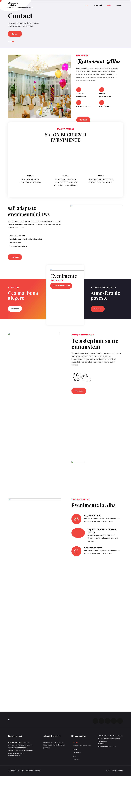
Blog (74, 756)
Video (109, 5)
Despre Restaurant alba (82, 746)
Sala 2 (101, 175)
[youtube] (114, 721)
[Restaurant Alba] (19, 4)
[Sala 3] (30, 148)
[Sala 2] (101, 148)
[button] (83, 120)
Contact (119, 5)
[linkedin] (120, 721)
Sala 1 (65, 175)
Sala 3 (30, 175)
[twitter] (101, 721)
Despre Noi (98, 5)
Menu (75, 749)
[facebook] (95, 721)
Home (86, 5)
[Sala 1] (66, 148)
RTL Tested (77, 753)
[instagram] (108, 721)
